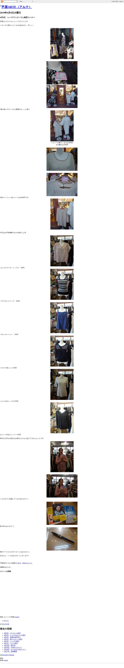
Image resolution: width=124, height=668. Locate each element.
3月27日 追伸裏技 (10, 651)
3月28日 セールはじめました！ (15, 649)
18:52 (19, 563)
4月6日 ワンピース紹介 (12, 633)
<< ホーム (5, 620)
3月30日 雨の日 (10, 645)
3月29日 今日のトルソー (13, 647)
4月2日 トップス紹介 (11, 641)
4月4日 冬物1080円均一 (12, 637)
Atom (17, 617)
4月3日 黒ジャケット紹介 (13, 639)
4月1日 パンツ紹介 (11, 643)
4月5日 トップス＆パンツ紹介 (15, 635)
